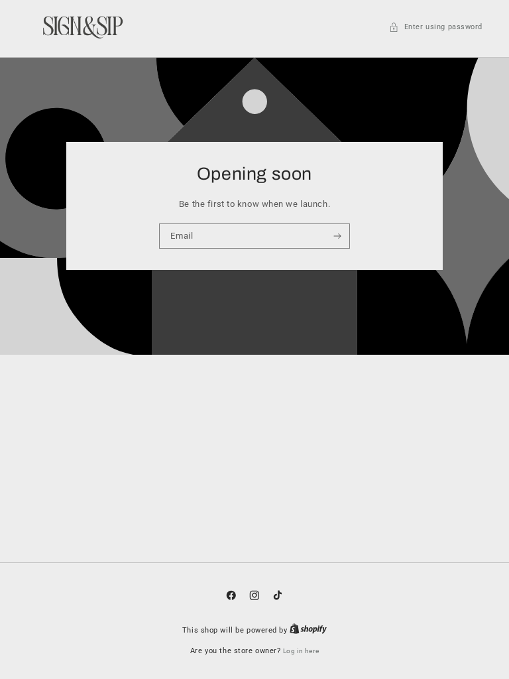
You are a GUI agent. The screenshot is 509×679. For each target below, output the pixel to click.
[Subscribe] (337, 236)
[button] (435, 27)
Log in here (301, 651)
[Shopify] (308, 630)
